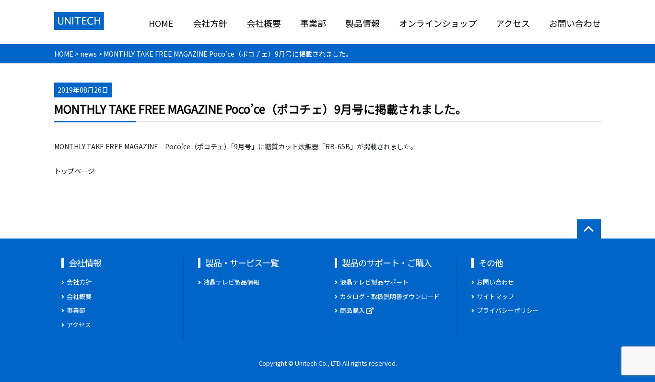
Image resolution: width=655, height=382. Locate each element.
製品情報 (362, 23)
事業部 (313, 23)
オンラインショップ (438, 23)
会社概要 (263, 23)
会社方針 (210, 23)
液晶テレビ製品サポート (374, 281)
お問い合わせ (575, 23)
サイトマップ (495, 296)
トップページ (74, 171)
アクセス (513, 23)
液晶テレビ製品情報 (231, 281)
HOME (161, 23)
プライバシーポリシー (508, 310)
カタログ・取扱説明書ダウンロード (390, 296)
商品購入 (353, 310)
